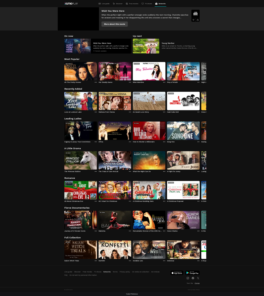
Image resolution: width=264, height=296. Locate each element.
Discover (119, 3)
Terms (115, 272)
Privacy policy (125, 272)
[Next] (199, 70)
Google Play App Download (193, 273)
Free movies (133, 3)
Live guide (106, 3)
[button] (114, 24)
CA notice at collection (140, 272)
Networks (162, 3)
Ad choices (155, 272)
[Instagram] (187, 278)
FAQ (65, 275)
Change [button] (197, 283)
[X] (198, 278)
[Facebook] (192, 278)
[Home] (71, 4)
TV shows (148, 3)
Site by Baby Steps (194, 289)
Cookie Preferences (132, 294)
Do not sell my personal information (83, 275)
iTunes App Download (177, 273)
